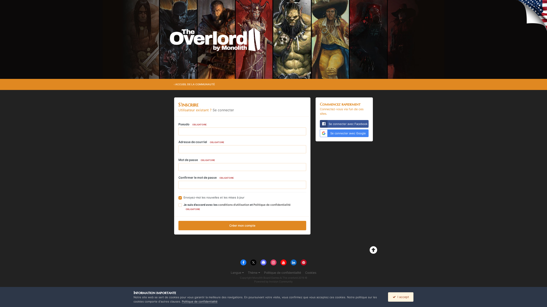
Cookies (310, 272)
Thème (253, 272)
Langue (236, 272)
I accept (402, 297)
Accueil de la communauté (195, 84)
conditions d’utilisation (233, 204)
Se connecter (223, 110)
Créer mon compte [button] (242, 225)
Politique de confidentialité (272, 204)
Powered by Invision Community (273, 281)
